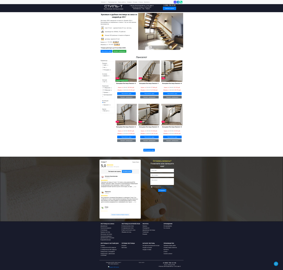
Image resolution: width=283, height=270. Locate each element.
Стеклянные (104, 230)
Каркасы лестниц (105, 232)
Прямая (106, 92)
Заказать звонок (169, 8)
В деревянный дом (106, 239)
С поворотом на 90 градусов (108, 247)
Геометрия (146, 232)
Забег (105, 65)
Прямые (103, 245)
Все (104, 102)
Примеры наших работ (170, 245)
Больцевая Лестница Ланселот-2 (126, 127)
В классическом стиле (128, 226)
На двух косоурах (147, 247)
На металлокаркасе (106, 228)
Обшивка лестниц (126, 232)
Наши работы (122, 2)
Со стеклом (167, 228)
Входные (124, 245)
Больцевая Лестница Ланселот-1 (149, 83)
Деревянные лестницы (149, 230)
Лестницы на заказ (107, 223)
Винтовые (124, 247)
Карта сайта (141, 262)
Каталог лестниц (149, 243)
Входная (145, 234)
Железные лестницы (106, 234)
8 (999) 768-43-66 (169, 5)
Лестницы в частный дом (110, 243)
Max (143, 8)
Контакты (146, 2)
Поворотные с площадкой (108, 251)
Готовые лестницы (128, 243)
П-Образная (107, 90)
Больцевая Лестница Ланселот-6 (172, 127)
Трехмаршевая (107, 95)
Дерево (106, 75)
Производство (112, 2)
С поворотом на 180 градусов (108, 249)
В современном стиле (128, 228)
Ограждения (146, 228)
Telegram (147, 8)
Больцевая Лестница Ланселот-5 (149, 127)
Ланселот (106, 105)
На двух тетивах (147, 249)
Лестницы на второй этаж (131, 223)
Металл (106, 111)
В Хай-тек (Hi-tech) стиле (128, 230)
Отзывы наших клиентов (170, 247)
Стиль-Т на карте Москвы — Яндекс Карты (120, 217)
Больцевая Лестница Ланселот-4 (172, 83)
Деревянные (104, 226)
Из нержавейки (168, 226)
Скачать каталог (168, 253)
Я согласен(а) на (163, 187)
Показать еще (149, 150)
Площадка (107, 70)
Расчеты (145, 223)
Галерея (129, 2)
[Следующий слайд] (170, 47)
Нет (105, 67)
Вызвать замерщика (119, 51)
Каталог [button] (103, 2)
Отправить (162, 190)
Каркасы (145, 226)
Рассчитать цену (106, 51)
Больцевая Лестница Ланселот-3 (126, 83)
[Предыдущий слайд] (150, 47)
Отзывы (135, 2)
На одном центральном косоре (151, 245)
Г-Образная (107, 87)
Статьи (141, 2)
